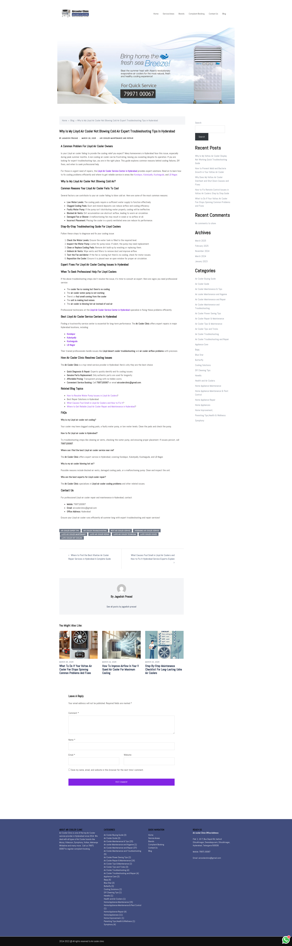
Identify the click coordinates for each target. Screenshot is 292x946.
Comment (73, 713)
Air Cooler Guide (202, 283)
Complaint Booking (197, 13)
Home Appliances (202, 405)
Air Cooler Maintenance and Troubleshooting (122, 851)
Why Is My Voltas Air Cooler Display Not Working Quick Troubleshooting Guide (211, 159)
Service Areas (168, 13)
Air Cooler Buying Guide (205, 278)
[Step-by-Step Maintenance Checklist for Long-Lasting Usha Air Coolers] (164, 644)
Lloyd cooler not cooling (71, 538)
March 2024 (200, 256)
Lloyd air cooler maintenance (73, 534)
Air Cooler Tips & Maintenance (208, 323)
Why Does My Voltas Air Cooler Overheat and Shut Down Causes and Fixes (212, 181)
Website (127, 754)
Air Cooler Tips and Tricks (206, 328)
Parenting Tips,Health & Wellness (210, 415)
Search (198, 122)
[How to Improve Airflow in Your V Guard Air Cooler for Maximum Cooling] (121, 644)
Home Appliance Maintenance (208, 385)
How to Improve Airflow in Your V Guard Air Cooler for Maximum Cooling (120, 669)
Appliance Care (201, 344)
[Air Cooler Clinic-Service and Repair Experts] (79, 13)
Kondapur (138, 174)
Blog (224, 13)
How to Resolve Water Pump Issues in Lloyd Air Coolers (92, 395)
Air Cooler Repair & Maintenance (209, 318)
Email (71, 754)
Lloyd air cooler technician (124, 534)
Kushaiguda (159, 174)
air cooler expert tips (70, 530)
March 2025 (200, 240)
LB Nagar (173, 174)
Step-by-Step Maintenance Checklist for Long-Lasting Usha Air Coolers (163, 669)
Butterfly (199, 360)
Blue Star (199, 354)
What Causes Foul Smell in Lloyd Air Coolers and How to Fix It (95, 402)
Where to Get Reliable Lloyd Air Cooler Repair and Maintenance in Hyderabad (101, 406)
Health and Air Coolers (205, 380)
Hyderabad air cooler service (147, 530)
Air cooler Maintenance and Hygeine (211, 294)
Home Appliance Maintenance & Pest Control (122, 905)
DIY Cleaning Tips (202, 370)
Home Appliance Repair (205, 399)
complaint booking (82, 848)
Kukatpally (148, 174)
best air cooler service (120, 530)
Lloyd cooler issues (148, 534)
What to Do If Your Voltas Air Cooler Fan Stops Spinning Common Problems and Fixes (75, 669)
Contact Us (213, 13)
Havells (198, 375)
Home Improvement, (204, 410)
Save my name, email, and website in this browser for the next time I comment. (107, 769)
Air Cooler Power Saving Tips (208, 313)
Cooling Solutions (203, 365)
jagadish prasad (70, 138)
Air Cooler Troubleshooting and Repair (212, 339)
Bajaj (197, 349)
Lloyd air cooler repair (99, 534)
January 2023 (201, 261)
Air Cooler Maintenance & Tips (208, 289)
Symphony (199, 420)
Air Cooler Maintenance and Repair (116, 138)
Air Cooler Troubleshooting (207, 334)
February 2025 (202, 245)
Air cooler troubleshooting (95, 530)
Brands (181, 13)
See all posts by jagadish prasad (121, 606)
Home (155, 13)
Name (71, 739)
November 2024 (202, 251)
